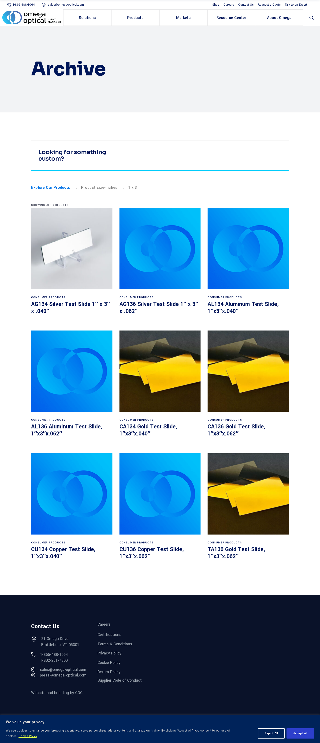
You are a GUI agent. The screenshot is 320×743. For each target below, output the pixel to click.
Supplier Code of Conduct (119, 680)
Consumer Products (48, 297)
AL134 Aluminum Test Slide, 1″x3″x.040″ (243, 307)
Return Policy (108, 671)
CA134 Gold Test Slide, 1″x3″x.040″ (148, 430)
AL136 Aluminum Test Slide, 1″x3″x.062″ (66, 430)
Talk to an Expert (296, 5)
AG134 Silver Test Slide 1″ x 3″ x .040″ (70, 307)
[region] (160, 729)
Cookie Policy (28, 736)
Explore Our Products (50, 187)
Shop (215, 5)
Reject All (271, 733)
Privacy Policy (109, 653)
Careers (228, 5)
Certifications (109, 634)
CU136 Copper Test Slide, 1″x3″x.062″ (151, 553)
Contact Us (246, 5)
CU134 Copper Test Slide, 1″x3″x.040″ (63, 553)
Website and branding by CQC (56, 692)
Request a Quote (269, 5)
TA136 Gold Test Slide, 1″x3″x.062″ (236, 553)
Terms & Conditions (114, 643)
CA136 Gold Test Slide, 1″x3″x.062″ (236, 430)
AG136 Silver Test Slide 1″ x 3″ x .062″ (158, 307)
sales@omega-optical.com (66, 5)
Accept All (300, 733)
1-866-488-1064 (24, 5)
